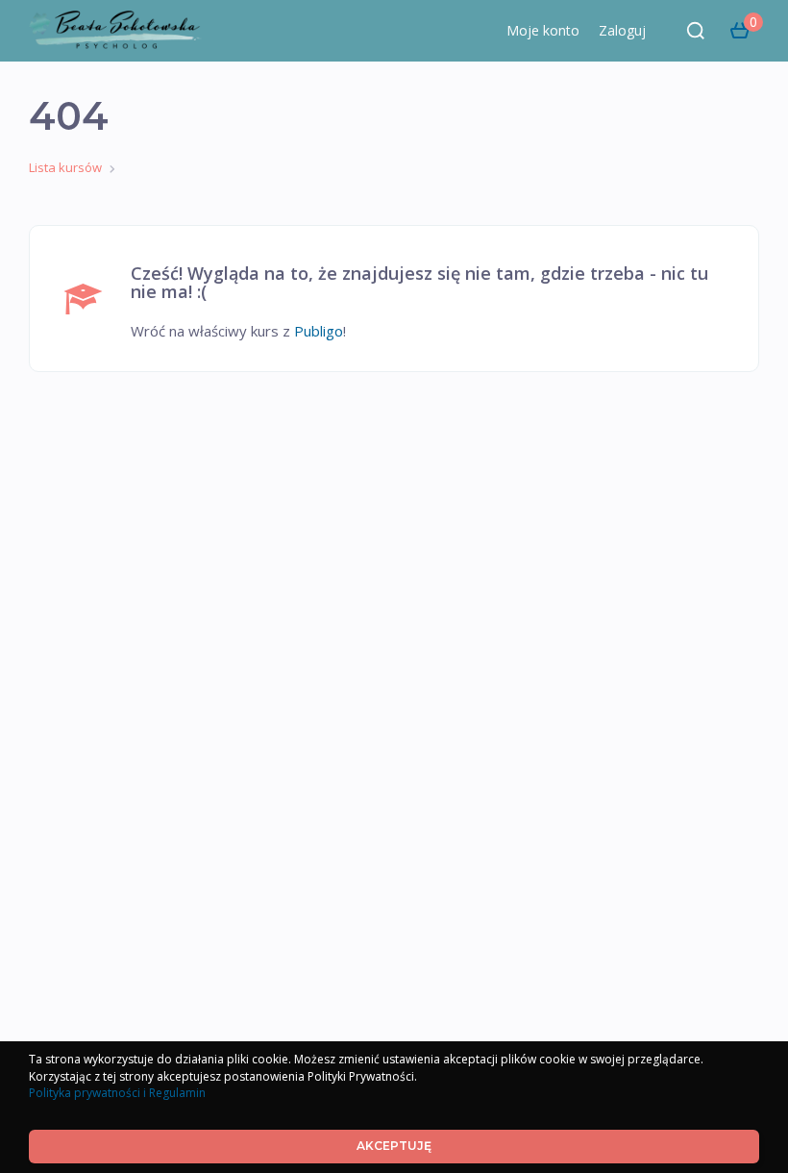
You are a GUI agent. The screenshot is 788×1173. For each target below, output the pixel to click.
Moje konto (542, 30)
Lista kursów (65, 167)
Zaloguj (622, 30)
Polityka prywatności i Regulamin (117, 1093)
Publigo (318, 330)
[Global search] (695, 30)
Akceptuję (394, 1145)
